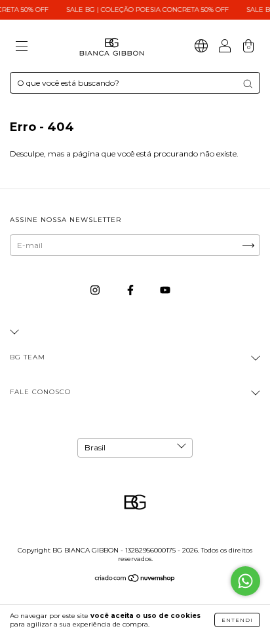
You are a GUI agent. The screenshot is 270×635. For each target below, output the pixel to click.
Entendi (237, 620)
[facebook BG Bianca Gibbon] (131, 290)
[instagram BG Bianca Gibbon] (96, 290)
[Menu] (21, 47)
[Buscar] (248, 84)
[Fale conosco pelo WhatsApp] (245, 581)
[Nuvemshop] (135, 580)
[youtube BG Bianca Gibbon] (165, 290)
